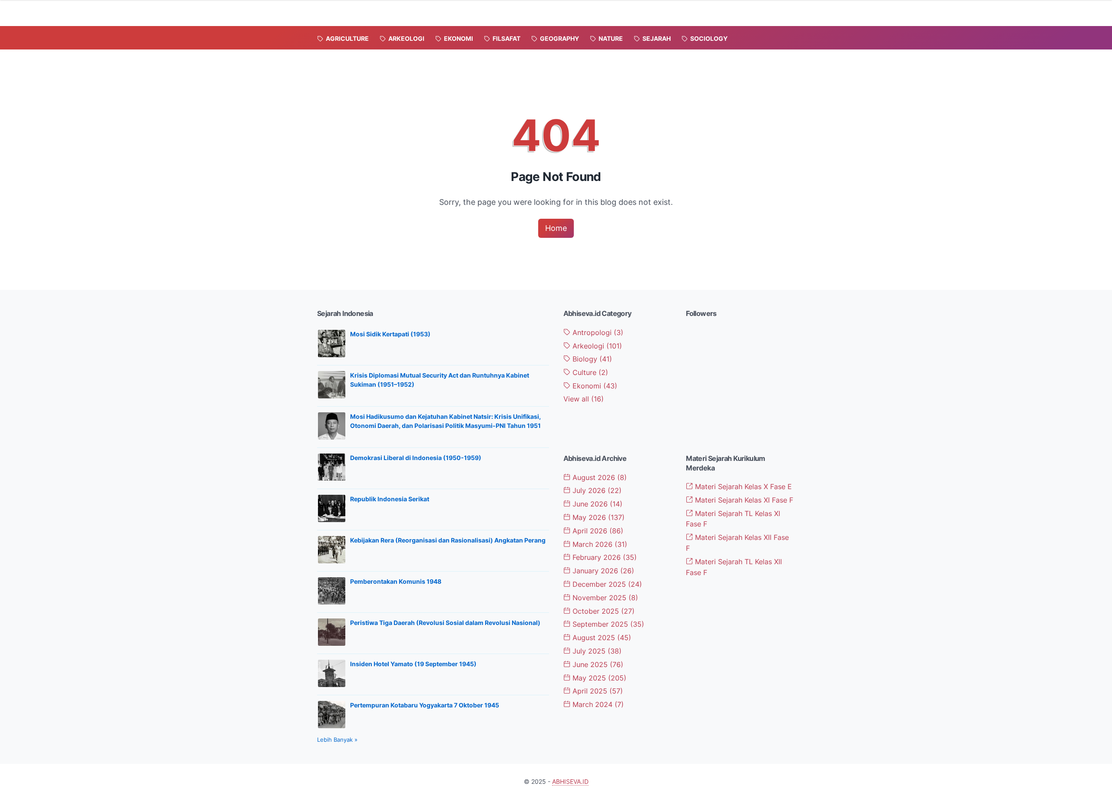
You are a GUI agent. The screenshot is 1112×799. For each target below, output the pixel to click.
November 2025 (604, 597)
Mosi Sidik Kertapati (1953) (390, 334)
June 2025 (596, 664)
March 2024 (597, 704)
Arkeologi (596, 346)
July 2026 (596, 490)
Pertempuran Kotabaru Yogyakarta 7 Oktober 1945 (424, 705)
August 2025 (600, 637)
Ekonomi (593, 385)
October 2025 (602, 611)
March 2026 (598, 544)
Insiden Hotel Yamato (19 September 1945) (413, 663)
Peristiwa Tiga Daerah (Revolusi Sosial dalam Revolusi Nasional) (445, 622)
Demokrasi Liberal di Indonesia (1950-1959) (415, 457)
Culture (589, 372)
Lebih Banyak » (337, 739)
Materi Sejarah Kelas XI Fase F (743, 500)
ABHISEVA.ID (570, 781)
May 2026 (597, 517)
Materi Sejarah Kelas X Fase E (742, 486)
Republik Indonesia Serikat (389, 499)
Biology (591, 359)
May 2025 (598, 678)
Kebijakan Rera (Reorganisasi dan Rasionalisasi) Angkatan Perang (448, 540)
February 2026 (603, 557)
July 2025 (596, 651)
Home (556, 228)
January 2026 (602, 570)
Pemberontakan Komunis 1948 (395, 581)
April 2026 (596, 530)
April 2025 (596, 691)
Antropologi (596, 332)
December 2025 (606, 584)
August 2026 (598, 477)
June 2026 (596, 504)
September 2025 (607, 624)
